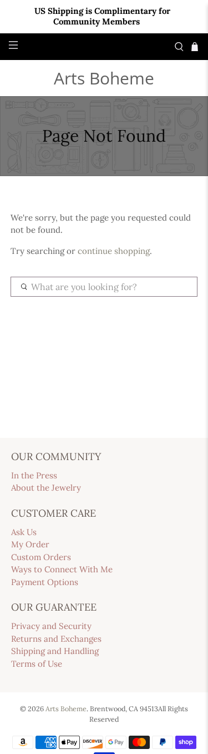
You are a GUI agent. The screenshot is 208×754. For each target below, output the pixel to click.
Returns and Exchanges (56, 638)
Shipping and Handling (55, 651)
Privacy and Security (51, 626)
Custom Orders (41, 557)
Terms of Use (36, 663)
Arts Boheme (104, 78)
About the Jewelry (46, 487)
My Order (30, 544)
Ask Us (24, 532)
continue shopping (114, 251)
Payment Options (44, 582)
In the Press (34, 475)
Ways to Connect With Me (62, 569)
